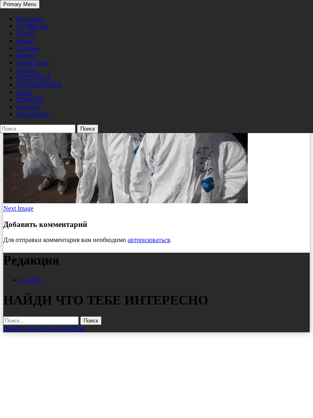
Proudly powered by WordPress (44, 328)
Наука (24, 40)
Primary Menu (19, 4)
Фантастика (32, 114)
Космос (26, 55)
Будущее (28, 106)
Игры (24, 92)
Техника (28, 47)
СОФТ (25, 33)
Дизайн (26, 70)
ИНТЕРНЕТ (33, 77)
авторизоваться (149, 239)
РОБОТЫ (29, 99)
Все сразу (29, 18)
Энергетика (32, 62)
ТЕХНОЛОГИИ (39, 84)
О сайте (30, 279)
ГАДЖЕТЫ (32, 25)
